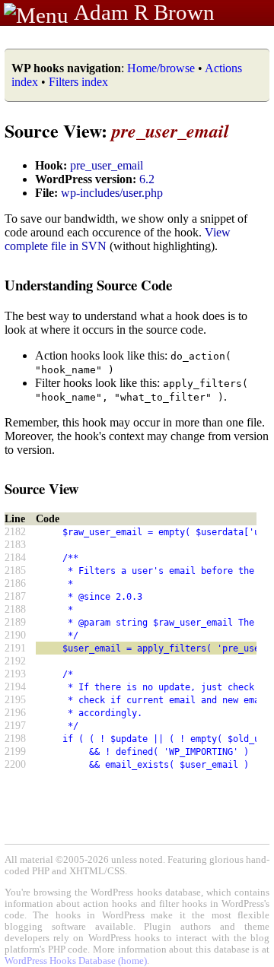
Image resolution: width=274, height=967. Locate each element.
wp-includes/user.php (112, 192)
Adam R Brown (144, 12)
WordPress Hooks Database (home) (76, 961)
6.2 (147, 179)
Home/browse (161, 68)
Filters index (78, 81)
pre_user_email (106, 165)
